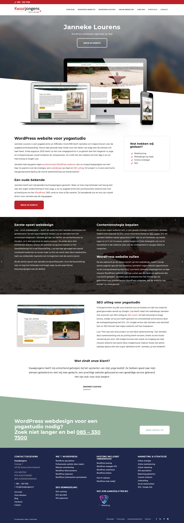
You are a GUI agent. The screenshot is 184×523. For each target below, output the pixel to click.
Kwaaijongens (20, 519)
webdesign (56, 168)
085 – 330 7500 (22, 483)
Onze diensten (20, 495)
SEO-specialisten (144, 470)
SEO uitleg (79, 168)
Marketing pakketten (146, 474)
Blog (16, 498)
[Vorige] (20, 370)
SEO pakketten (62, 498)
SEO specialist (61, 495)
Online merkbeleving (146, 464)
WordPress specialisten (65, 460)
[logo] (27, 9)
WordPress (40, 193)
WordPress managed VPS (107, 466)
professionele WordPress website (58, 164)
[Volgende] (164, 370)
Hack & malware (103, 477)
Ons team (18, 492)
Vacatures (18, 501)
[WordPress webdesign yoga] (50, 325)
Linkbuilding (143, 480)
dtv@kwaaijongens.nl (25, 487)
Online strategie (144, 460)
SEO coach (155, 234)
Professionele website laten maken (70, 464)
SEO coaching (61, 491)
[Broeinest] (2, 261)
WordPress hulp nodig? (106, 481)
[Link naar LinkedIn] (160, 519)
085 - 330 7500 (23, 2)
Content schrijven (145, 477)
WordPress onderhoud (106, 469)
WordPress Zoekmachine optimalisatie (71, 477)
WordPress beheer (104, 473)
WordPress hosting (104, 463)
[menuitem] (70, 9)
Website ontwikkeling (65, 467)
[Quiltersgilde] (182, 261)
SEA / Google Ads (145, 487)
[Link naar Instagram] (164, 519)
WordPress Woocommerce (66, 470)
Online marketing (145, 467)
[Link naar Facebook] (156, 519)
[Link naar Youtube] (168, 519)
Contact (17, 505)
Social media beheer (146, 483)
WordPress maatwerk (64, 474)
